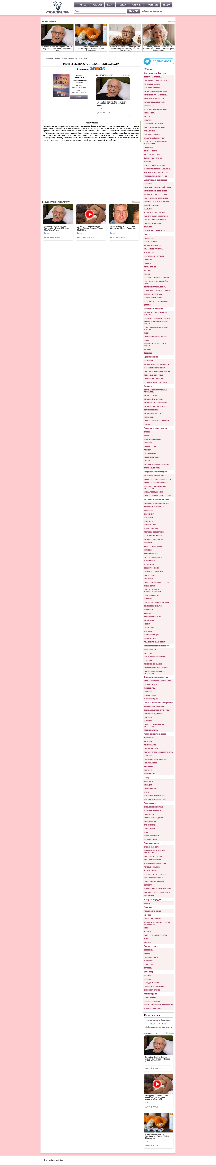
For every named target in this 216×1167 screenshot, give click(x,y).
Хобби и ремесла (151, 836)
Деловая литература (154, 843)
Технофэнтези (150, 151)
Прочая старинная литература (157, 496)
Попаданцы (149, 131)
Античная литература (154, 476)
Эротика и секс (150, 839)
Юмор (147, 777)
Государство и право (153, 536)
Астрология (149, 738)
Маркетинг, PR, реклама (155, 874)
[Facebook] (94, 68)
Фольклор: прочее (152, 990)
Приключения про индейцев (157, 371)
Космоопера (149, 113)
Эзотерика (148, 766)
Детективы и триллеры (155, 180)
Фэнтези (148, 162)
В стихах (148, 443)
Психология (149, 586)
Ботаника (148, 521)
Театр (146, 939)
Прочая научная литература (156, 582)
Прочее (147, 914)
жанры (97, 4)
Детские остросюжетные (155, 403)
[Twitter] (103, 68)
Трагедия (148, 968)
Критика (148, 717)
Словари (148, 692)
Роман (147, 274)
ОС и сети (148, 660)
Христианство (150, 763)
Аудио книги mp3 (159, 1023)
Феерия (147, 305)
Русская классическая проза (157, 278)
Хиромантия (149, 774)
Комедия (148, 785)
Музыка (147, 931)
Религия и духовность (155, 734)
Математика (149, 561)
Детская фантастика (153, 399)
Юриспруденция (151, 635)
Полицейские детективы (155, 220)
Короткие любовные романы (157, 318)
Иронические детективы (155, 191)
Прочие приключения (154, 379)
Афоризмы (148, 238)
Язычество (148, 770)
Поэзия (147, 461)
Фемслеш (148, 353)
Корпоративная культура (155, 863)
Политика (148, 579)
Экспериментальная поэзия (156, 464)
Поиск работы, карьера (154, 881)
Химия (147, 624)
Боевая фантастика (153, 77)
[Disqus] (91, 172)
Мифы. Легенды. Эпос (153, 492)
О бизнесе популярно (153, 878)
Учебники (148, 610)
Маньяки (148, 209)
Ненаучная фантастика (154, 127)
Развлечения (150, 821)
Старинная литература (155, 471)
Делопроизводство (152, 860)
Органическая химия (153, 572)
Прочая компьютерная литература (154, 672)
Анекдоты (148, 781)
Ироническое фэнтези (154, 98)
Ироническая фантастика (156, 95)
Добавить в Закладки (152, 11)
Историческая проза (153, 245)
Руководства (149, 688)
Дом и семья (150, 803)
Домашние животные (153, 807)
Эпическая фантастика (154, 165)
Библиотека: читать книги (158, 1027)
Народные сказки (152, 983)
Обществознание (151, 568)
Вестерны (148, 361)
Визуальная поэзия (152, 439)
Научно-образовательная (156, 499)
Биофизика (149, 514)
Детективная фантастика (155, 91)
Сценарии (148, 964)
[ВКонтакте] (91, 68)
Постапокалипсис (152, 134)
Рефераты (148, 599)
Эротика (147, 349)
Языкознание (150, 638)
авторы (136, 4)
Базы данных (150, 650)
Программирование (153, 664)
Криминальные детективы (156, 202)
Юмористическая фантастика (157, 169)
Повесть (147, 263)
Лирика (147, 450)
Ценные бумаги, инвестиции (157, 892)
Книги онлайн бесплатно (158, 1020)
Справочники (150, 695)
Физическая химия (152, 617)
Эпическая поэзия (152, 468)
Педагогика (149, 575)
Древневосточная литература (157, 479)
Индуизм (148, 741)
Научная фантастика (153, 124)
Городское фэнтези (152, 84)
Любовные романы (153, 308)
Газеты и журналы (152, 919)
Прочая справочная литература (158, 681)
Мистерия (148, 961)
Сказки (147, 424)
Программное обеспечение (156, 668)
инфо (166, 4)
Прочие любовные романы (156, 337)
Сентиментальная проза (155, 287)
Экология (148, 631)
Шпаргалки (149, 627)
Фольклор (148, 971)
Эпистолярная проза (153, 298)
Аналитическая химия (154, 642)
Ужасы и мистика (152, 154)
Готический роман (152, 88)
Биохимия (148, 518)
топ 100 (122, 4)
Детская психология (153, 539)
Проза (147, 234)
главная (82, 4)
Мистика (148, 120)
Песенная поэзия (152, 457)
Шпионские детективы (154, 230)
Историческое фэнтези (154, 102)
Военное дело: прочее (153, 1008)
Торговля (148, 885)
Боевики (148, 184)
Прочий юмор (150, 788)
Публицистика (151, 730)
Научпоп (148, 721)
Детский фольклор (152, 413)
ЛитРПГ (147, 116)
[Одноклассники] (97, 68)
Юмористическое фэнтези (156, 172)
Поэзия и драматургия (155, 428)
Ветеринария (150, 525)
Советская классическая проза (158, 290)
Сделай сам (149, 829)
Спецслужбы (150, 998)
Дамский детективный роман (157, 187)
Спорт (146, 832)
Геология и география (154, 532)
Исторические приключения (157, 364)
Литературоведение (153, 557)
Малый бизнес (150, 871)
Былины (147, 976)
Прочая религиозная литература (158, 752)
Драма (147, 954)
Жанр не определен (153, 899)
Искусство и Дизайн (153, 714)
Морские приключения (154, 368)
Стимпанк (148, 147)
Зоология (148, 543)
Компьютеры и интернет (156, 645)
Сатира (147, 792)
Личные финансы (152, 867)
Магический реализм (154, 256)
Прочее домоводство (153, 818)
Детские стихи (151, 410)
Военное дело (150, 993)
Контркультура (151, 252)
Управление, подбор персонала (158, 889)
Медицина (149, 564)
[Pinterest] (100, 68)
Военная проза (150, 242)
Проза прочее (150, 267)
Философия (149, 620)
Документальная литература (158, 702)
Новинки (152, 4)
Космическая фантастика (156, 109)
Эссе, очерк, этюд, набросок (156, 301)
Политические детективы (156, 216)
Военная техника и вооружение (158, 1005)
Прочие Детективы (152, 223)
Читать (79, 97)
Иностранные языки (153, 546)
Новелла (148, 260)
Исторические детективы (155, 194)
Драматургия (150, 446)
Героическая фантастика (155, 80)
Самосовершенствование (155, 759)
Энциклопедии (151, 699)
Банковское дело (151, 847)
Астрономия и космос (154, 507)
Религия (148, 756)
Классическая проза (153, 249)
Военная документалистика (157, 710)
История (148, 550)
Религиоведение (151, 595)
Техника (148, 907)
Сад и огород (149, 825)
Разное (147, 903)
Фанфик (147, 942)
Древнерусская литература (156, 483)
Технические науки (153, 606)
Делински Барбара (79, 87)
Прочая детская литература (156, 421)
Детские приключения (154, 406)
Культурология (151, 554)
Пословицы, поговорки (154, 986)
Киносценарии (151, 957)
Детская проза (150, 395)
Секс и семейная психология (157, 602)
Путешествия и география (155, 382)
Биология (148, 510)
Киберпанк (149, 106)
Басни (147, 432)
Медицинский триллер (154, 212)
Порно (147, 333)
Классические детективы (156, 198)
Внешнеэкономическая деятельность (154, 852)
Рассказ (147, 270)
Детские (148, 386)
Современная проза (153, 294)
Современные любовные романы (79, 93)
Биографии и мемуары (154, 706)
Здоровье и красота (152, 811)
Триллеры (148, 227)
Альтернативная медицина (156, 503)
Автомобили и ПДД (152, 911)
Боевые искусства (152, 1001)
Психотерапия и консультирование (152, 591)
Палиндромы (150, 453)
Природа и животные (153, 375)
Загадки (148, 979)
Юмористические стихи (155, 799)
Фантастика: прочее (153, 158)
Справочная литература (156, 677)
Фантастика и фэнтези (155, 73)
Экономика (149, 896)
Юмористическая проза (155, 796)
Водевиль (148, 950)
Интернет (148, 653)
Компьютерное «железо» (155, 657)
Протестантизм (151, 748)
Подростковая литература (155, 935)
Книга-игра (149, 417)
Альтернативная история (155, 176)
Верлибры (148, 435)
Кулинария (149, 814)
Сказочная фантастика (154, 138)
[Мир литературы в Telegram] (158, 64)
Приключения (151, 356)
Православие (150, 745)
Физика (147, 613)
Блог (110, 4)
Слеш (146, 340)
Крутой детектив (151, 205)
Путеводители (150, 684)
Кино (146, 928)
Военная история (152, 528)
